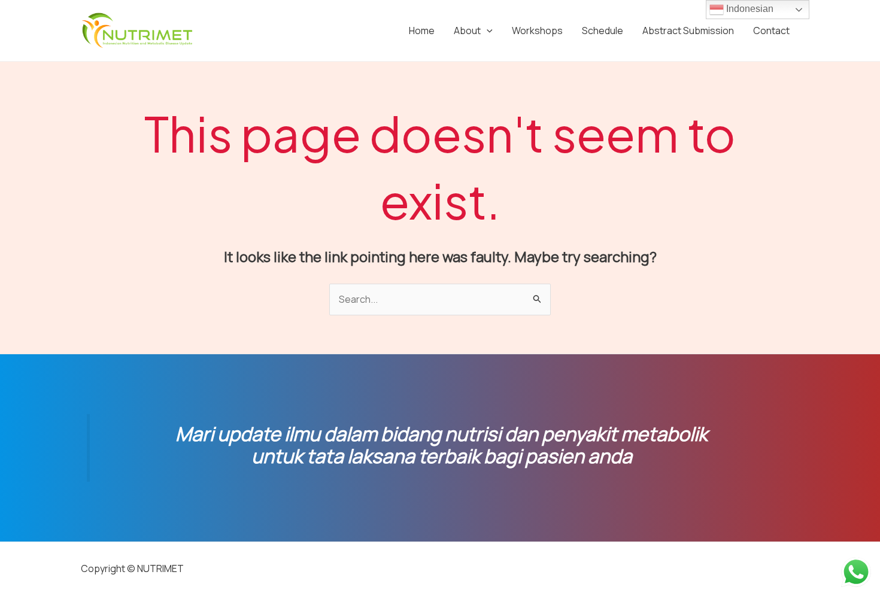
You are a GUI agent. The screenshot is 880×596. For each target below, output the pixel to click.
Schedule (602, 30)
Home (422, 30)
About (467, 30)
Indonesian (748, 9)
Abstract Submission (688, 30)
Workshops (537, 30)
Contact (771, 30)
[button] (487, 30)
